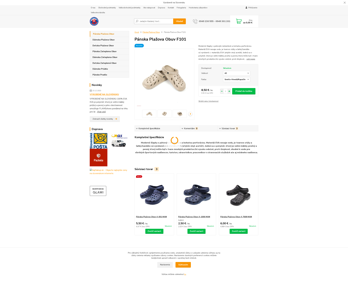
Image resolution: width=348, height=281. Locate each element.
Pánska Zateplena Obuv (104, 51)
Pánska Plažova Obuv (103, 34)
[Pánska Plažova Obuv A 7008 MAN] (238, 194)
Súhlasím (183, 264)
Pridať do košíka (243, 91)
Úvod (137, 32)
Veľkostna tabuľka (98, 12)
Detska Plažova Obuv (103, 45)
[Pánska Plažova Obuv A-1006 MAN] (196, 194)
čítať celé (101, 111)
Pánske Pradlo (100, 74)
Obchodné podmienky (107, 8)
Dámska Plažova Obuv (104, 39)
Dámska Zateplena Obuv (105, 57)
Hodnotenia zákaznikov (198, 8)
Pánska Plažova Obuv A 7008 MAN (236, 216)
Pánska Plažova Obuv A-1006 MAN (194, 216)
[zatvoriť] (344, 2)
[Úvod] (111, 21)
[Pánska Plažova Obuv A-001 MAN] (154, 194)
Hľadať (179, 21)
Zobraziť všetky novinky (103, 119)
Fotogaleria (181, 8)
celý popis (250, 59)
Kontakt (171, 8)
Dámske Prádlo (100, 69)
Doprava (161, 8)
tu (185, 274)
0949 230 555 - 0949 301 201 (214, 21)
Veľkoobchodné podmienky (129, 8)
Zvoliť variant (154, 231)
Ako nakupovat (149, 8)
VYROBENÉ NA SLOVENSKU (104, 94)
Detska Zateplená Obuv (104, 63)
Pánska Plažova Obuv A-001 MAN (151, 216)
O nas (93, 8)
